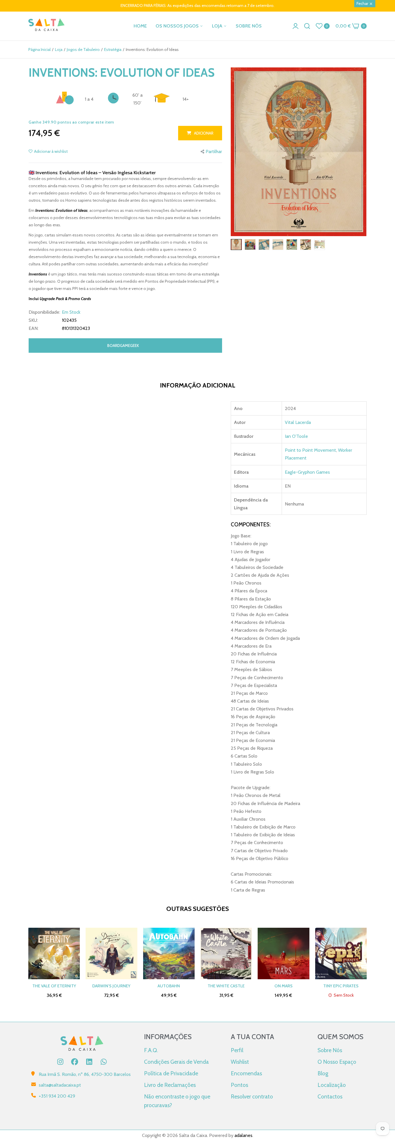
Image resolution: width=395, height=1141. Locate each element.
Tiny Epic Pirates (341, 986)
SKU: (33, 320)
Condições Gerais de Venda (176, 1061)
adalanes (243, 1135)
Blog (323, 1073)
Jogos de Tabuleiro (83, 49)
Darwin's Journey (111, 986)
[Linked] (89, 1061)
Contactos (330, 1096)
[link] (383, 1099)
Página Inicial (39, 49)
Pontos (239, 1084)
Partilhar (214, 151)
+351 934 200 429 (57, 1096)
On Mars (283, 986)
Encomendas (246, 1073)
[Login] (295, 26)
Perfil (237, 1050)
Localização (332, 1084)
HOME (140, 26)
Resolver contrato (252, 1096)
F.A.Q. (151, 1050)
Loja (58, 49)
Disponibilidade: (44, 312)
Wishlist (240, 1061)
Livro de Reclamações (170, 1084)
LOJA (218, 26)
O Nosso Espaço (337, 1061)
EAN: (33, 328)
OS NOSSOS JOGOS (178, 26)
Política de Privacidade (171, 1073)
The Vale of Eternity (54, 986)
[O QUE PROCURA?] (307, 26)
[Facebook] (74, 1061)
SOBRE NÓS (249, 26)
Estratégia (112, 49)
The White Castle (226, 986)
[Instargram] (60, 1061)
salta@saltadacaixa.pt (60, 1085)
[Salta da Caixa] (46, 26)
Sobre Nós (330, 1050)
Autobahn (169, 986)
